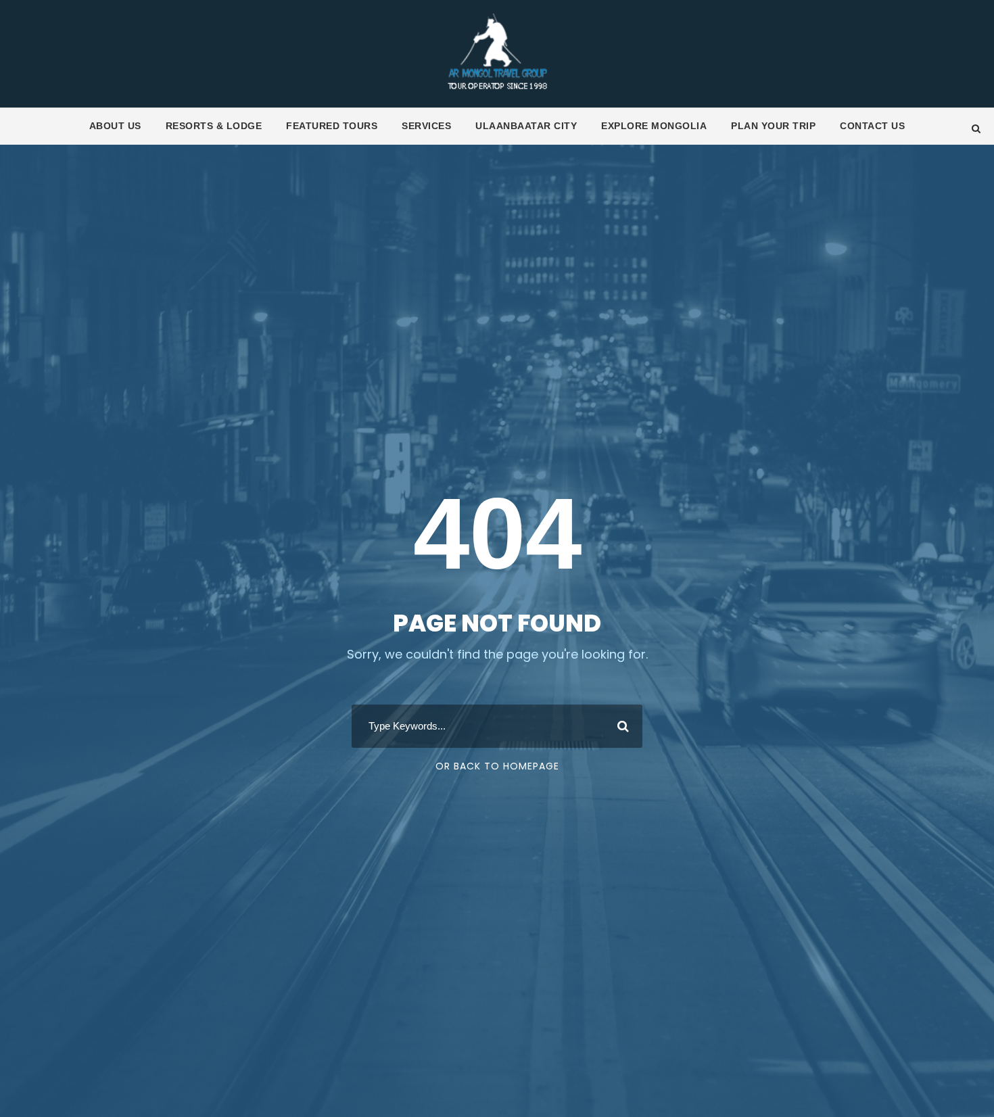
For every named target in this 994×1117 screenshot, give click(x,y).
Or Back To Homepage (497, 766)
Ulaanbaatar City (526, 125)
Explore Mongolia (654, 125)
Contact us (872, 125)
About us (115, 125)
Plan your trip (773, 125)
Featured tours (331, 125)
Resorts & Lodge (214, 125)
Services (426, 125)
